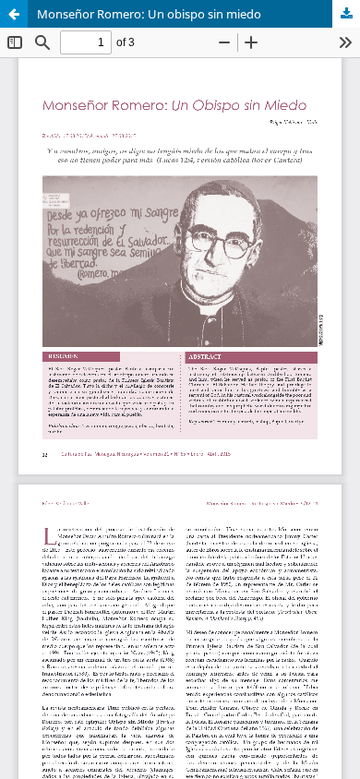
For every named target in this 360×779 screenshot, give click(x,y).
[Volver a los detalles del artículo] (14, 14)
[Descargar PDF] (346, 14)
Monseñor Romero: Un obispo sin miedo (149, 14)
